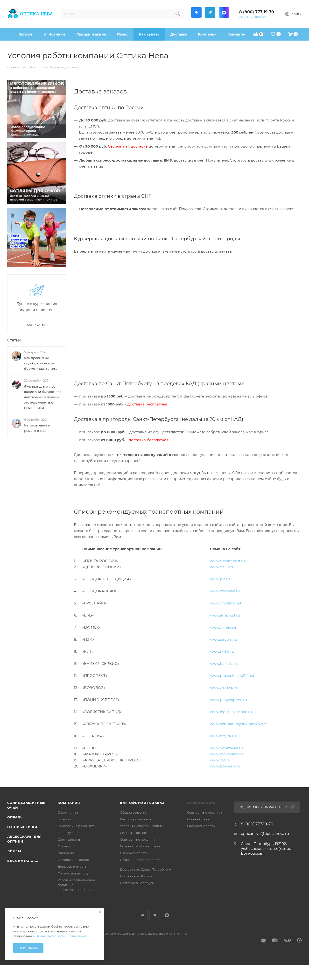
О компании (68, 812)
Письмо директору (73, 873)
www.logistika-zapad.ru (231, 712)
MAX (224, 12)
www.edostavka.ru (226, 748)
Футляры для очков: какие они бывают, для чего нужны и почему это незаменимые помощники (42, 397)
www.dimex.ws (223, 627)
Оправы (15, 817)
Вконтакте (196, 12)
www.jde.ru (220, 579)
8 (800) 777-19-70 (256, 12)
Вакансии (66, 853)
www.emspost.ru (225, 615)
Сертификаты (69, 839)
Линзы (14, 851)
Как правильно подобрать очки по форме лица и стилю (40, 363)
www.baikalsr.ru (224, 663)
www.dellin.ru (222, 567)
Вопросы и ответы (72, 866)
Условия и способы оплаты (142, 826)
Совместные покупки (137, 839)
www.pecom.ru (223, 639)
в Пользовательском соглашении (60, 936)
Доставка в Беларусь (137, 883)
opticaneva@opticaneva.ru (265, 833)
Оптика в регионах (73, 860)
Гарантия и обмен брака (140, 846)
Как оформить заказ (142, 803)
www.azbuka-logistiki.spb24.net (238, 724)
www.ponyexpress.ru (228, 699)
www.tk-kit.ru (222, 651)
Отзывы (64, 846)
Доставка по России (136, 876)
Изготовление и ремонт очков (37, 428)
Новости (64, 819)
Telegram (210, 12)
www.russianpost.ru (227, 561)
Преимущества (70, 833)
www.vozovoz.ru (224, 687)
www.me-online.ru (226, 754)
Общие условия (133, 812)
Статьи (14, 340)
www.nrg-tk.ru (223, 736)
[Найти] (177, 14)
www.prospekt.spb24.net (232, 675)
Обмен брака (198, 819)
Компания (69, 803)
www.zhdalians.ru (226, 591)
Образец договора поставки (143, 860)
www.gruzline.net (225, 603)
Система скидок (133, 833)
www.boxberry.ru (225, 766)
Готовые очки (22, 827)
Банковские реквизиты (77, 826)
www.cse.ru (220, 760)
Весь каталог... (22, 861)
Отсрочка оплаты (134, 853)
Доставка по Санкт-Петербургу (145, 869)
